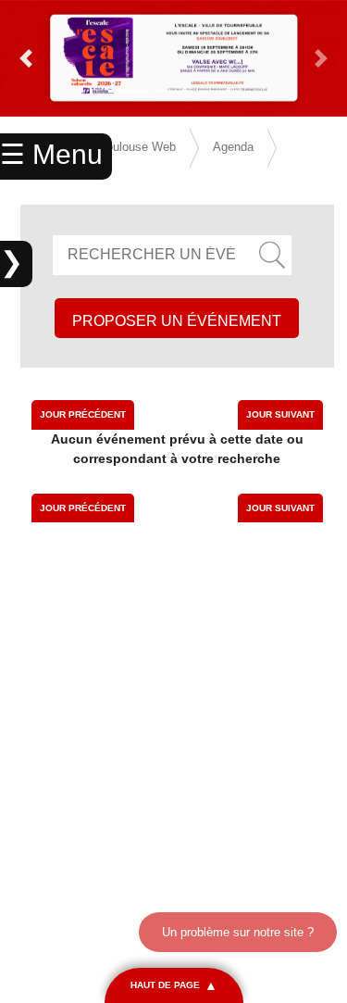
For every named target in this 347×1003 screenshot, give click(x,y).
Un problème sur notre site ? (238, 932)
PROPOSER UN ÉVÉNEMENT (176, 321)
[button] (26, 58)
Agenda (233, 147)
